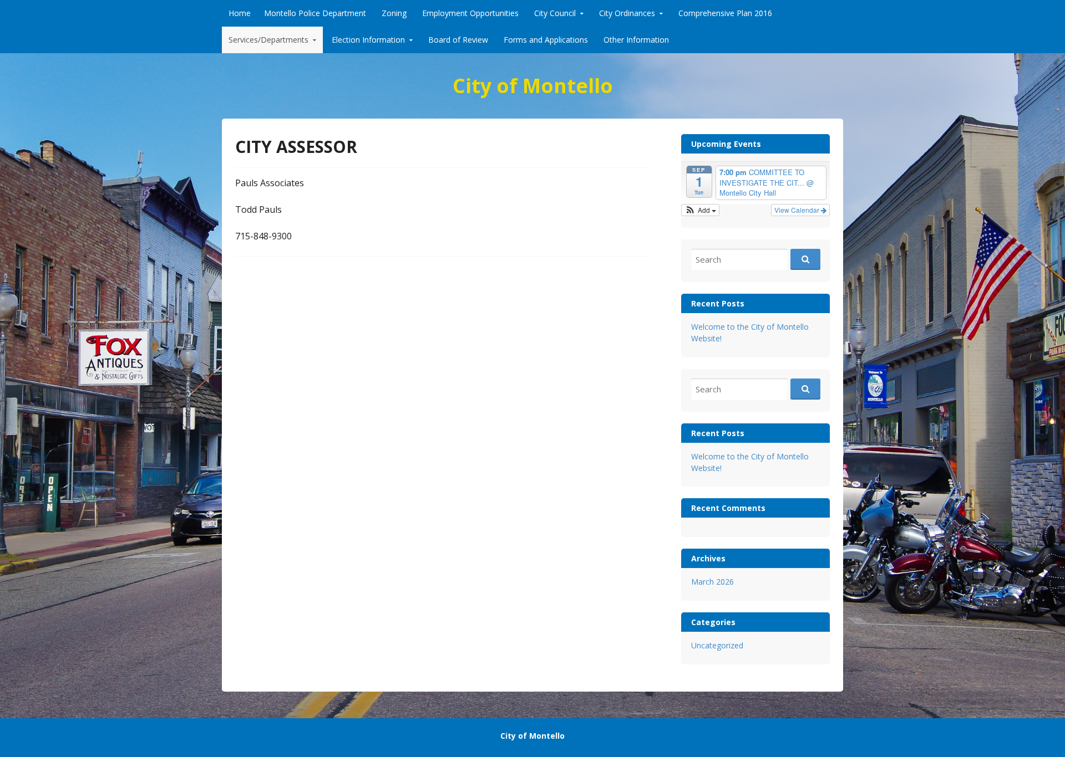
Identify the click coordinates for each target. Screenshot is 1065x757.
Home (240, 13)
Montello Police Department (315, 13)
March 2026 (712, 581)
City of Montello (533, 85)
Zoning (394, 13)
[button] (700, 210)
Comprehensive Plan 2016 (725, 13)
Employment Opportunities (470, 13)
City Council (555, 13)
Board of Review (458, 39)
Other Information (636, 39)
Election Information (368, 39)
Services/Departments (268, 39)
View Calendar (797, 209)
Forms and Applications (546, 39)
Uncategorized (717, 645)
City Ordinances (627, 13)
